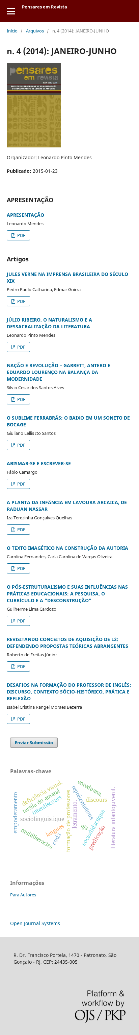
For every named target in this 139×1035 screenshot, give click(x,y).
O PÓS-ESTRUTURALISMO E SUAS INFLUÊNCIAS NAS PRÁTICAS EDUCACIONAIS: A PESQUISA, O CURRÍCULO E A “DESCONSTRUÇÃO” (67, 594)
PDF (20, 235)
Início (12, 31)
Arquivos (35, 31)
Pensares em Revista (44, 7)
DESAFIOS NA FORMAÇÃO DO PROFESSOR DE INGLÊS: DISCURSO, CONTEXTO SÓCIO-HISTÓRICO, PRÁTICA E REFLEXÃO (69, 692)
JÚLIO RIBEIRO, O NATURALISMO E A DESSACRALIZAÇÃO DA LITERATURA (49, 323)
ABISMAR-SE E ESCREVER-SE (39, 463)
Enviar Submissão (34, 742)
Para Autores (23, 895)
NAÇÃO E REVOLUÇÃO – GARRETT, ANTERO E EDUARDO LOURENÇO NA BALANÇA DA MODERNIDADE (58, 372)
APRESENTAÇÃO (25, 215)
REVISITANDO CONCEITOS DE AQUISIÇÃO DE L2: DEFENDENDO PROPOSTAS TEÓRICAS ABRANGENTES (67, 642)
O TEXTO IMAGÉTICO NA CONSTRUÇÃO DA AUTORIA (67, 548)
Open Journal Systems (35, 923)
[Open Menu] (11, 11)
